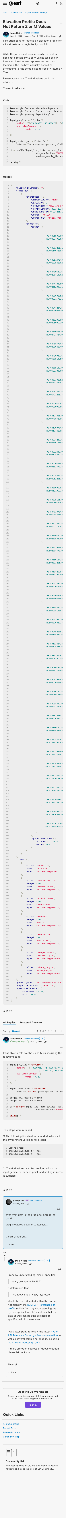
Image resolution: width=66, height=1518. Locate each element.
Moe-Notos (16, 33)
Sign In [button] (33, 1405)
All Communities (11, 1424)
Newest (16, 1031)
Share (7, 1011)
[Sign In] (61, 3)
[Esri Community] (15, 3)
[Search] (56, 3)
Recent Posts (9, 1428)
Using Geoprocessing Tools (24, 1342)
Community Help (11, 1436)
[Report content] (61, 23)
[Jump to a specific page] (60, 1031)
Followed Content (11, 1432)
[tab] (9, 1022)
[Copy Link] (60, 36)
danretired (18, 1200)
